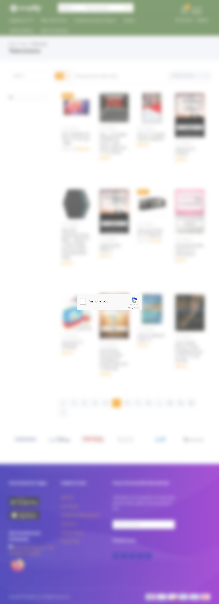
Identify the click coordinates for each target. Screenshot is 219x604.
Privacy (130, 308)
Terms (136, 308)
